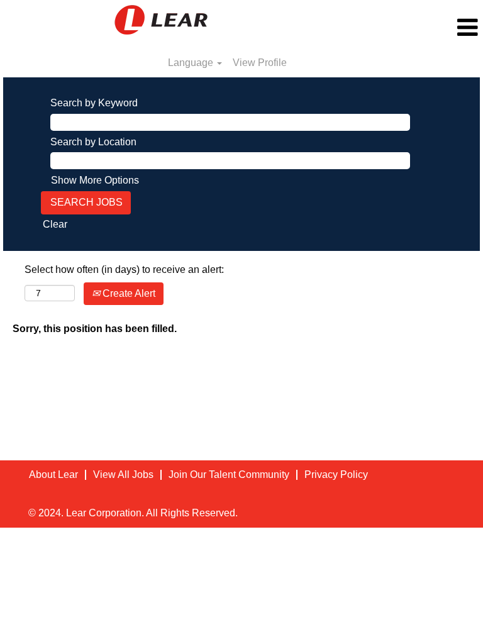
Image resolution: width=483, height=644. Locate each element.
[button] (402, 27)
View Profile (260, 62)
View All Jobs (123, 474)
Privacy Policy (336, 474)
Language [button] (192, 62)
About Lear (53, 474)
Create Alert (127, 293)
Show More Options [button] (95, 180)
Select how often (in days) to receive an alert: (124, 269)
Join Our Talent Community (229, 474)
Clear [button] (55, 224)
